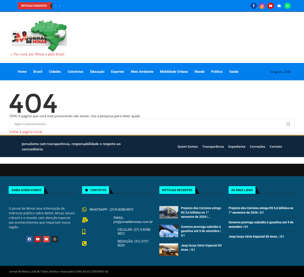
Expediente (236, 146)
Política (217, 72)
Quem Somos (188, 146)
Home (22, 72)
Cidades (55, 72)
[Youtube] (271, 6)
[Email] (279, 6)
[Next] (60, 5)
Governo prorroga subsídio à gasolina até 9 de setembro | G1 (201, 231)
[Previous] (56, 5)
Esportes (117, 72)
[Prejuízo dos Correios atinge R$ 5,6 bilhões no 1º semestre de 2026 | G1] (168, 212)
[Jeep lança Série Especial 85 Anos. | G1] (168, 249)
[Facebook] (254, 6)
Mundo (200, 72)
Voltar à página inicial (26, 131)
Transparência (213, 146)
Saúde (233, 72)
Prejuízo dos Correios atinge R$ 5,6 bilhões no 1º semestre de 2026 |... (201, 212)
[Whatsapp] (287, 6)
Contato (276, 146)
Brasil (37, 72)
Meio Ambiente (142, 72)
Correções (257, 146)
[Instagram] (262, 6)
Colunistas (75, 72)
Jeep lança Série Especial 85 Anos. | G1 (256, 236)
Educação (97, 72)
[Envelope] (46, 239)
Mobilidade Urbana (174, 72)
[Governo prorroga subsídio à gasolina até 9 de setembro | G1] (168, 231)
